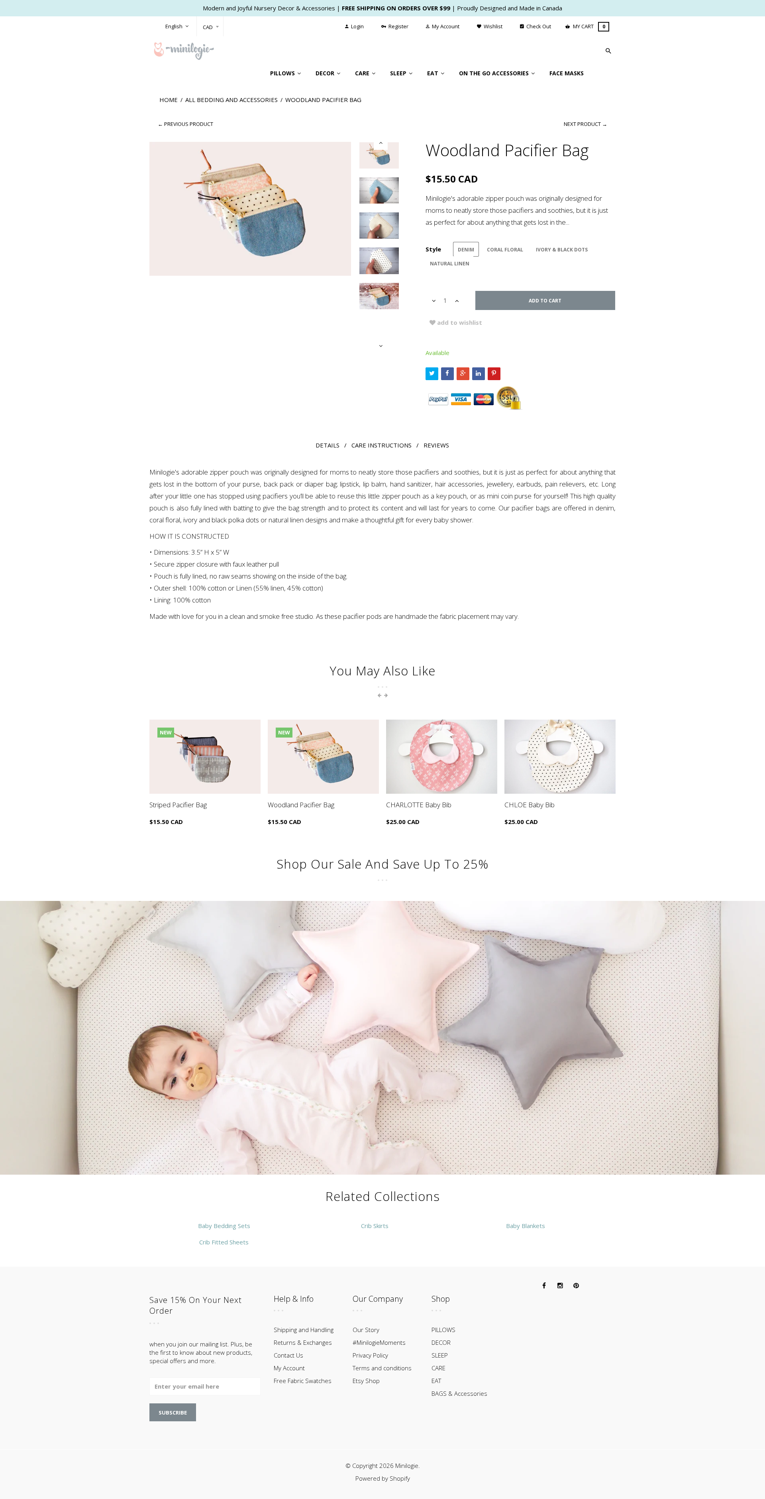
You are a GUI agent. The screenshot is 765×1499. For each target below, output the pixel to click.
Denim (466, 249)
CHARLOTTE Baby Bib (418, 804)
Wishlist (492, 26)
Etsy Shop (366, 1381)
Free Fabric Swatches (303, 1381)
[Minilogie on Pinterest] (576, 1286)
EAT (436, 1381)
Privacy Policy (370, 1355)
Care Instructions (381, 445)
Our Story (366, 1330)
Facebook (447, 373)
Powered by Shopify (382, 1478)
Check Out (538, 26)
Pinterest (494, 373)
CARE (438, 1368)
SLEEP (440, 1355)
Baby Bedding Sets (224, 1226)
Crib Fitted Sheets (224, 1242)
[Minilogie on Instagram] (560, 1286)
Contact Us (288, 1355)
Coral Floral (505, 249)
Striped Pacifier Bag (178, 804)
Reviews (436, 445)
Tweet (432, 373)
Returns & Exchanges (303, 1342)
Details (327, 445)
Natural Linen (449, 263)
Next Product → (585, 124)
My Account (445, 26)
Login (357, 26)
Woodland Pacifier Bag (301, 804)
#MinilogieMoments (379, 1342)
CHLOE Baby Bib (529, 804)
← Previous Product (185, 124)
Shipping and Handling (303, 1330)
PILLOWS (443, 1330)
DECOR (441, 1342)
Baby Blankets (525, 1226)
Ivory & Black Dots (562, 249)
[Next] (381, 346)
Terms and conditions (382, 1368)
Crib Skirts (374, 1226)
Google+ (463, 373)
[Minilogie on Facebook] (544, 1286)
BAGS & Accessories (459, 1393)
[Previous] (381, 143)
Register (397, 26)
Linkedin (478, 373)
